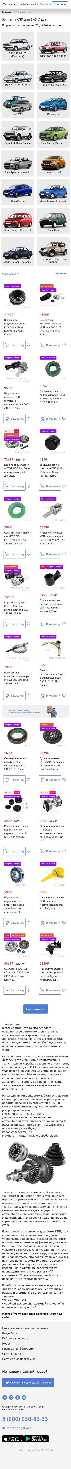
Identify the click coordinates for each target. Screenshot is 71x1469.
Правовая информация (18, 1348)
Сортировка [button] (9, 273)
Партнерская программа (18, 1358)
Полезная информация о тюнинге (25, 1328)
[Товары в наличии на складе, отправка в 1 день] (35, 711)
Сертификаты (11, 1353)
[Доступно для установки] (36, 1438)
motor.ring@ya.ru (20, 1427)
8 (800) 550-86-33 (25, 1419)
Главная (6, 12)
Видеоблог (9, 1333)
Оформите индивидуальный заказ (30, 1382)
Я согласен (60, 4)
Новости (7, 1343)
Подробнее (46, 4)
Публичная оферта (15, 1338)
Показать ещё (35, 1009)
